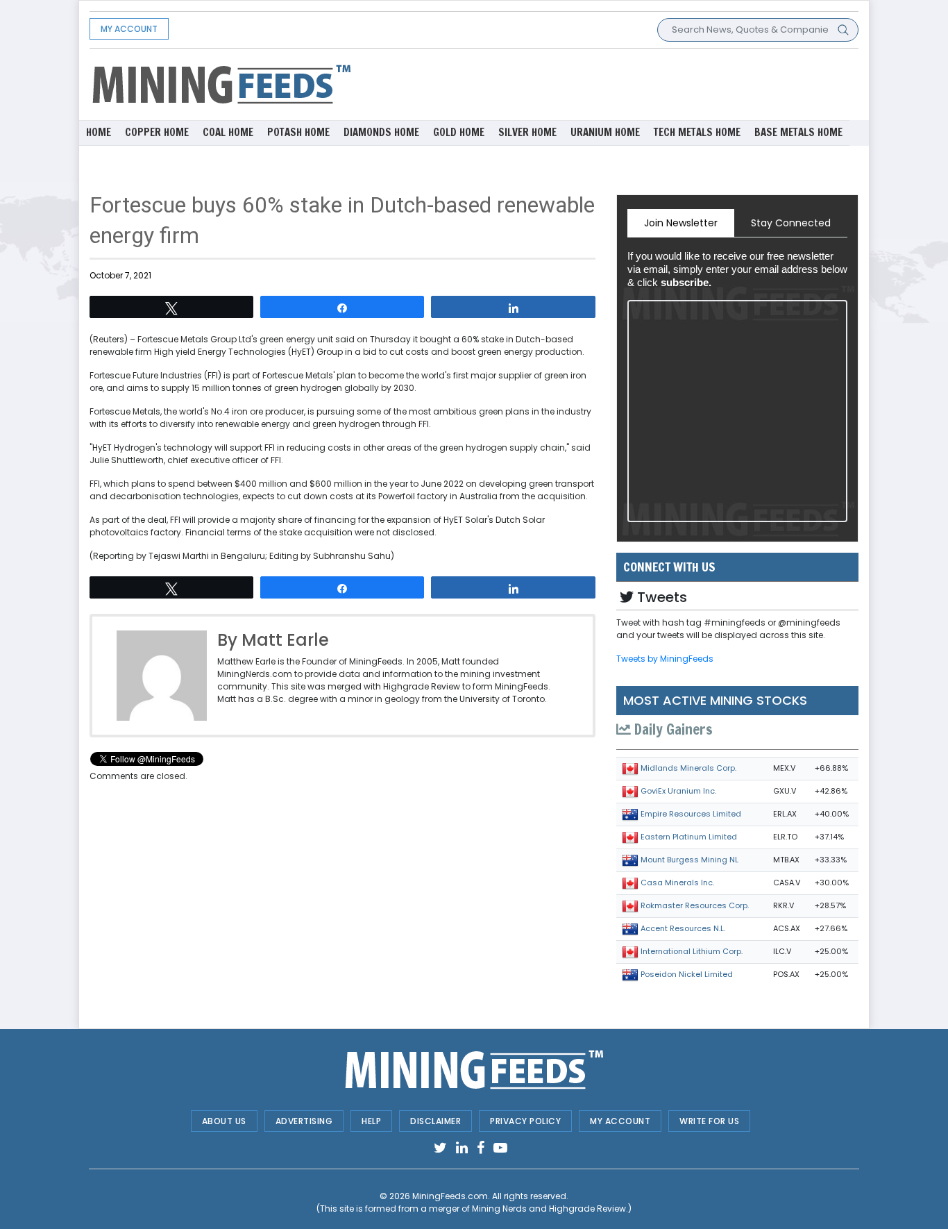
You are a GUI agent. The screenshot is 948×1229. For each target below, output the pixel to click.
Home (98, 132)
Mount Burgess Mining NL (689, 859)
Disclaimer (435, 1121)
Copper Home (157, 132)
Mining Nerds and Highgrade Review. (550, 1208)
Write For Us (709, 1121)
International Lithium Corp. (692, 951)
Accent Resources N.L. (683, 928)
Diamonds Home (381, 132)
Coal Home (228, 132)
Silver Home (527, 132)
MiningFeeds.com (450, 1196)
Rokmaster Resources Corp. (695, 905)
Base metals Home (798, 132)
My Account (129, 29)
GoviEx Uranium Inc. (678, 790)
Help (371, 1121)
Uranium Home (605, 132)
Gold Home (458, 132)
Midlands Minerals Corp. (688, 768)
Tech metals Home (697, 132)
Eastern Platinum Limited (689, 836)
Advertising (304, 1121)
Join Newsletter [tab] (681, 223)
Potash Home (298, 132)
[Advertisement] (605, 83)
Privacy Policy (525, 1121)
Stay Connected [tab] (791, 223)
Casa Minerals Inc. (677, 882)
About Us (224, 1121)
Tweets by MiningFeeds (664, 658)
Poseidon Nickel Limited (687, 974)
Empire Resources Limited (691, 813)
